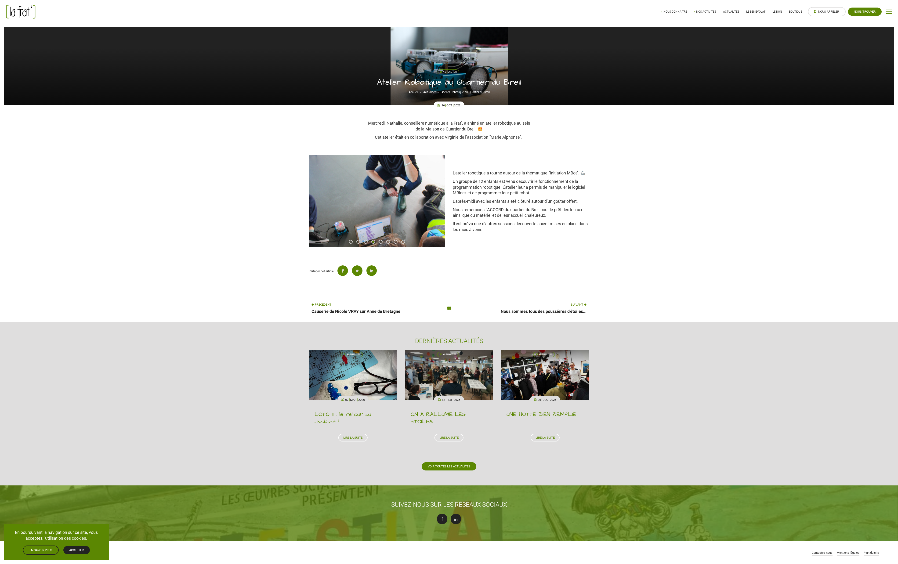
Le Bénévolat (755, 11)
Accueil (413, 92)
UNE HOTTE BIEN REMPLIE (541, 414)
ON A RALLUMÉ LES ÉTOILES (438, 418)
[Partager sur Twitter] (357, 270)
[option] (377, 201)
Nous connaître (675, 11)
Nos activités (706, 11)
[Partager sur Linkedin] (371, 270)
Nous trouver (865, 12)
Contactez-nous (822, 552)
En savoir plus (40, 550)
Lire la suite (352, 437)
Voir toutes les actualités (449, 466)
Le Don (777, 11)
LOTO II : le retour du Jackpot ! (343, 418)
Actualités (731, 11)
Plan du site (871, 552)
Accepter (76, 550)
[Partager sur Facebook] (342, 270)
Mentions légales (848, 552)
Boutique (795, 11)
